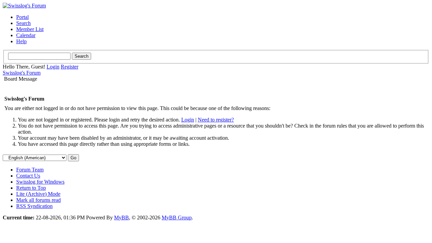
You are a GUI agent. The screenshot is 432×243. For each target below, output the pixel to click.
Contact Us (28, 176)
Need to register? (216, 120)
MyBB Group (177, 217)
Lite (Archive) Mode (38, 194)
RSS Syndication (34, 206)
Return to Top (31, 188)
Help (21, 41)
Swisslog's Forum (21, 73)
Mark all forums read (38, 200)
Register (69, 67)
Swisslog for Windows (40, 182)
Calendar (25, 35)
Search (23, 23)
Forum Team (30, 169)
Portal (22, 17)
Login (53, 67)
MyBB (121, 217)
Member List (30, 29)
